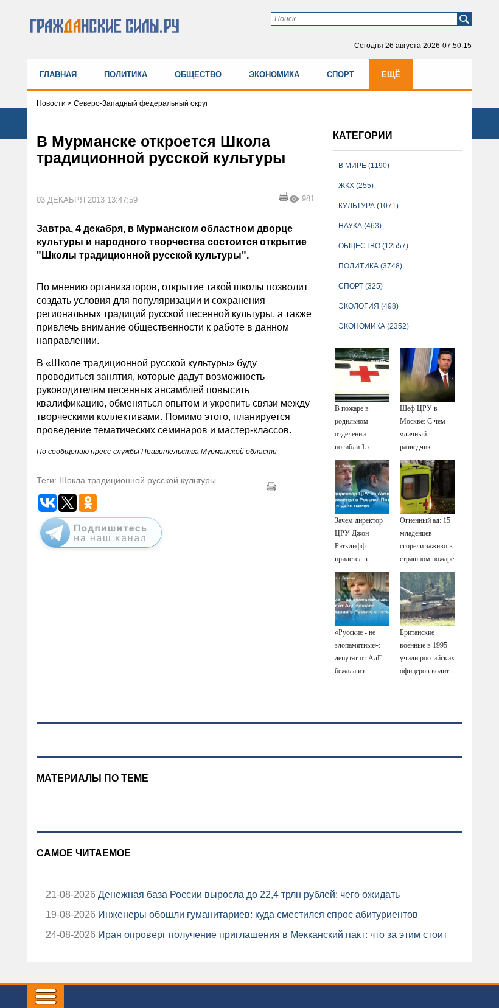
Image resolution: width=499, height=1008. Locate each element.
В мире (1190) (363, 165)
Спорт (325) (360, 286)
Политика (125, 74)
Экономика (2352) (373, 326)
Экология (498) (368, 306)
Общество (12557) (373, 246)
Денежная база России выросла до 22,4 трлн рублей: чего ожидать (248, 894)
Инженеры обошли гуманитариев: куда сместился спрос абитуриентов (257, 914)
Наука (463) (360, 226)
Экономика (274, 74)
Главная (58, 74)
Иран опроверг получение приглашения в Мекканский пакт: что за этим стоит (271, 934)
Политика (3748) (370, 266)
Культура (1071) (368, 205)
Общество (198, 74)
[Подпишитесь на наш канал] (101, 550)
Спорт (340, 74)
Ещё (391, 74)
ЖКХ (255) (356, 185)
